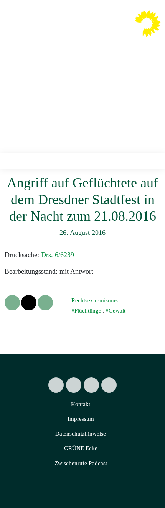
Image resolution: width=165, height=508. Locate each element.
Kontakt (80, 404)
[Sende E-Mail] (45, 302)
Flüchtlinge (87, 311)
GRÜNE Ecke (80, 448)
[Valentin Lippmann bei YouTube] (109, 385)
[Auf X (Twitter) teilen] (12, 302)
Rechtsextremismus (94, 300)
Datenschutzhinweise (80, 434)
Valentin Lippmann (94, 29)
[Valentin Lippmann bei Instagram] (91, 385)
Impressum (81, 419)
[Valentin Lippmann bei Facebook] (73, 385)
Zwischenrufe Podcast (80, 463)
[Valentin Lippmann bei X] (56, 385)
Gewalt (117, 311)
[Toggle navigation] (152, 161)
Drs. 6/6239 (57, 255)
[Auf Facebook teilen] (28, 302)
